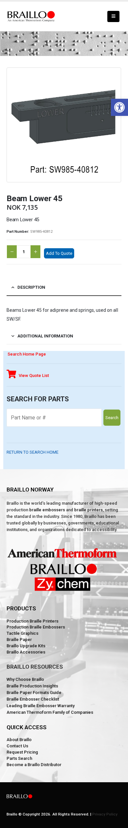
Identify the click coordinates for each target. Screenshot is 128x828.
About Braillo (19, 739)
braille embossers (47, 509)
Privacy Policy (104, 814)
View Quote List (33, 375)
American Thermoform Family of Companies (50, 712)
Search (111, 417)
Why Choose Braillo (25, 679)
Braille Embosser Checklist (33, 699)
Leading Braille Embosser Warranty (41, 705)
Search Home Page (26, 354)
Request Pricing (22, 752)
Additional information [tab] (45, 336)
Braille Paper (19, 639)
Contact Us (17, 745)
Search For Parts (38, 399)
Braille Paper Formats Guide (34, 692)
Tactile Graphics (22, 633)
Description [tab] (31, 287)
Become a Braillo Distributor (34, 764)
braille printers (88, 509)
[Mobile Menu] (113, 16)
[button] (119, 107)
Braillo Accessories (26, 652)
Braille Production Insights (32, 685)
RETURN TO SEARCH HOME (32, 452)
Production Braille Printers (32, 621)
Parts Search (19, 758)
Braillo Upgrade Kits (26, 645)
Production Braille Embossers (36, 627)
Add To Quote (59, 253)
